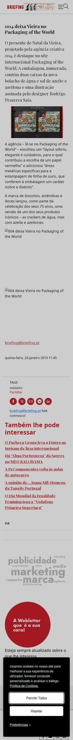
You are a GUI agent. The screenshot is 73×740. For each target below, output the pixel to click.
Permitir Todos (36, 698)
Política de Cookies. (24, 685)
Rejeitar (36, 711)
